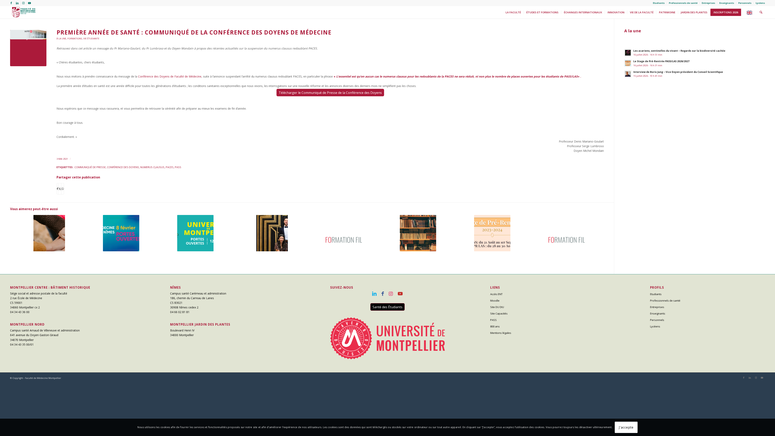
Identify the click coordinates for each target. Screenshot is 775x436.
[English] (750, 12)
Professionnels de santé (683, 2)
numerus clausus (152, 167)
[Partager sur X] (59, 188)
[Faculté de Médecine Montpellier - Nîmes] (23, 12)
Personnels (744, 2)
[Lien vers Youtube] (29, 3)
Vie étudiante (91, 38)
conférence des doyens (123, 167)
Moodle (495, 300)
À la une (61, 38)
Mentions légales (500, 333)
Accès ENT (496, 294)
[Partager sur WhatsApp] (62, 188)
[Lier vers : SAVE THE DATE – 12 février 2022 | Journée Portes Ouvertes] (195, 233)
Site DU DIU (497, 307)
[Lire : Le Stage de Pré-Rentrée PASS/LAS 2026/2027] (628, 63)
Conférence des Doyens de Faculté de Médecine (169, 76)
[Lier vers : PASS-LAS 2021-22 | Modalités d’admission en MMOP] (566, 233)
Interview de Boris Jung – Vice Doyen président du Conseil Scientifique (678, 71)
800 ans (495, 326)
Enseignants (726, 2)
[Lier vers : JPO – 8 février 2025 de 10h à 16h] (121, 233)
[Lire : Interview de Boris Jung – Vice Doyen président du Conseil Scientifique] (628, 74)
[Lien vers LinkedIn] (17, 3)
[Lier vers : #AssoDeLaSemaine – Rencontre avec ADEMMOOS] (47, 233)
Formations (74, 38)
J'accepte (626, 427)
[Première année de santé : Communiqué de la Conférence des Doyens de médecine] (28, 48)
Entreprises (708, 2)
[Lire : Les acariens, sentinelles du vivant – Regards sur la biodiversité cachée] (628, 52)
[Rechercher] (761, 12)
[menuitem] (659, 3)
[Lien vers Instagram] (23, 3)
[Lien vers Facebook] (11, 3)
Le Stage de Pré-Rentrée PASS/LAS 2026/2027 (661, 61)
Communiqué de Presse (90, 167)
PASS (178, 167)
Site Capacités (499, 313)
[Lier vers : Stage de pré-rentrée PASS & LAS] (492, 233)
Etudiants (659, 2)
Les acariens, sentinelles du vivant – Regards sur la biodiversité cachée (679, 50)
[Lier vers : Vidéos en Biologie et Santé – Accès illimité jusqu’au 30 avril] (418, 233)
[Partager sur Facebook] (57, 188)
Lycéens (760, 2)
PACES (170, 167)
